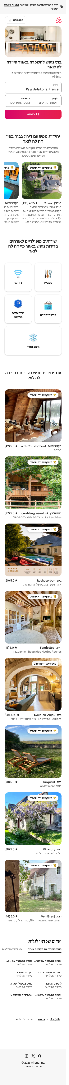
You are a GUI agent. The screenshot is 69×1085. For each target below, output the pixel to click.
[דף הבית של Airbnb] (59, 20)
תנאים (27, 1066)
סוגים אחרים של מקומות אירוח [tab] (45, 949)
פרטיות (38, 1066)
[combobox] (33, 89)
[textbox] (47, 102)
